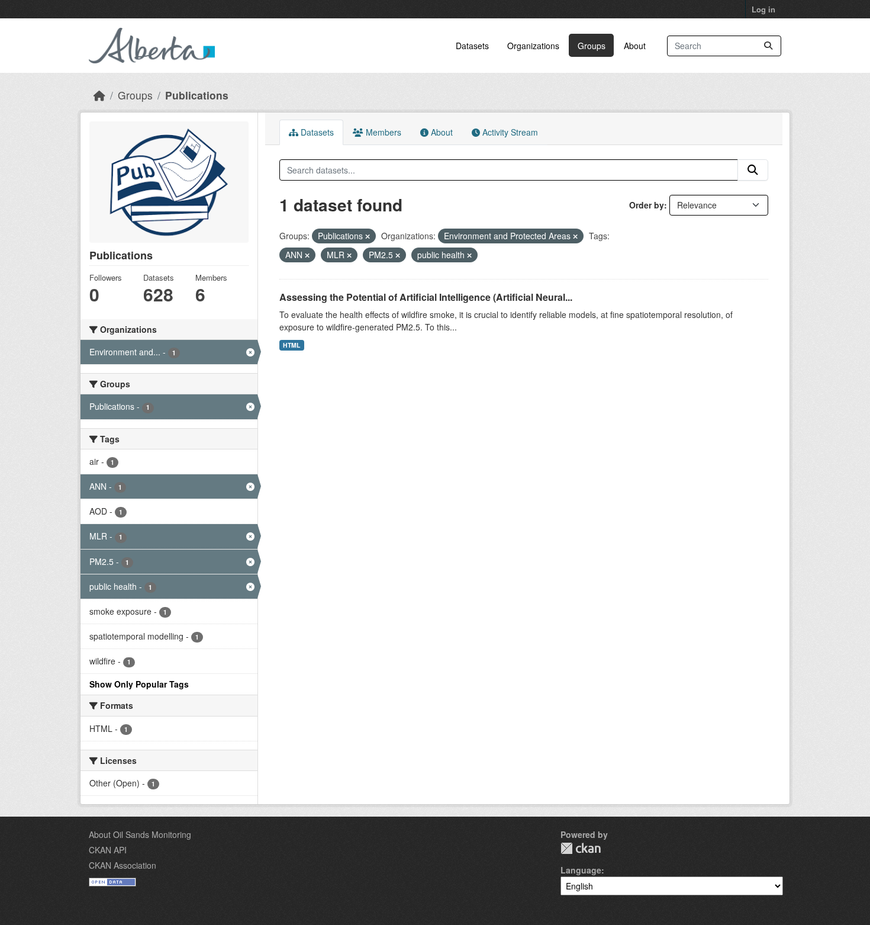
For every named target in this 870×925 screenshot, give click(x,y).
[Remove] (367, 236)
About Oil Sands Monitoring (140, 834)
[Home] (99, 95)
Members (382, 132)
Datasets (472, 46)
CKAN (580, 848)
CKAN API (108, 850)
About (635, 46)
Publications (196, 95)
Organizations (533, 46)
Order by (646, 205)
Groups (591, 46)
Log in (763, 9)
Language (580, 870)
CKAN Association (122, 865)
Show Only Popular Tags (139, 684)
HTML (291, 345)
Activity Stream (509, 132)
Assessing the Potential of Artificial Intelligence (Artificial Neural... (425, 297)
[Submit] (768, 46)
